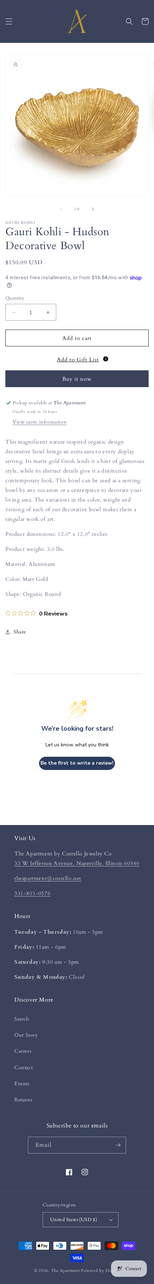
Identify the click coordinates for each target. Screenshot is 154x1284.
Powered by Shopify (100, 1270)
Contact (23, 1067)
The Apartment (65, 1270)
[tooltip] (105, 358)
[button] (9, 21)
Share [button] (20, 631)
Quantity (14, 298)
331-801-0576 (32, 893)
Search (21, 1019)
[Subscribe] (118, 1145)
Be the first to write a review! (77, 763)
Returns (23, 1099)
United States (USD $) (73, 1219)
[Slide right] (93, 209)
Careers (23, 1051)
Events (22, 1083)
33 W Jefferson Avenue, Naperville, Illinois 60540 (76, 863)
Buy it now (77, 378)
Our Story (26, 1035)
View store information (40, 422)
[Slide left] (61, 209)
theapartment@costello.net (47, 878)
